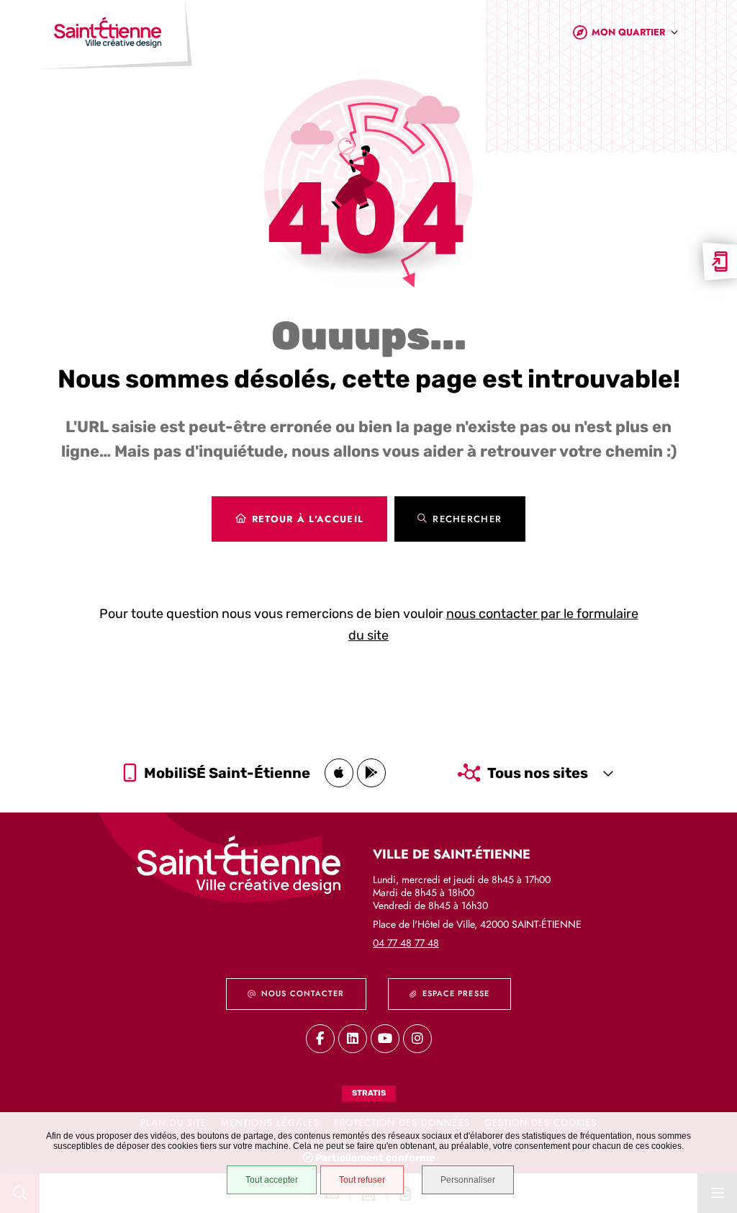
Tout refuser (362, 1180)
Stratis (369, 1093)
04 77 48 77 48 (406, 943)
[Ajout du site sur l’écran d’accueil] (719, 261)
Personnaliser (467, 1180)
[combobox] (635, 35)
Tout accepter (271, 1180)
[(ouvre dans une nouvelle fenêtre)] (339, 772)
